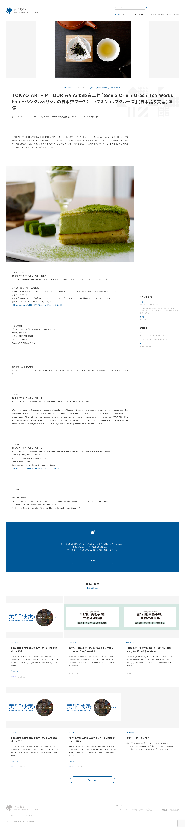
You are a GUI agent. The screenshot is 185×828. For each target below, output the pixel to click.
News (117, 14)
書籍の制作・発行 (103, 87)
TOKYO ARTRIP (115, 87)
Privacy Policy (16, 816)
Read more (92, 780)
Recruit (169, 14)
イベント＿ (94, 87)
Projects (126, 14)
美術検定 (14, 671)
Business (153, 14)
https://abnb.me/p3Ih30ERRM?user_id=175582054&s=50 (38, 305)
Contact (176, 14)
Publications (139, 14)
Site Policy (30, 816)
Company (161, 14)
